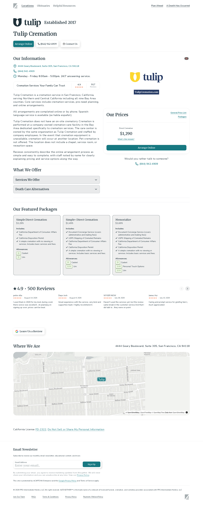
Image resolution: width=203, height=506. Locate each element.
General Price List (178, 113)
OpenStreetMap (178, 480)
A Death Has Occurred (178, 5)
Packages (182, 117)
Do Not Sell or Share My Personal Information (76, 497)
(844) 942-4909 (26, 71)
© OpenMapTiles (158, 480)
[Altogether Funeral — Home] (15, 5)
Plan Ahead (157, 5)
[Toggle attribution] (186, 480)
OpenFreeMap (145, 480)
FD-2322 (40, 497)
